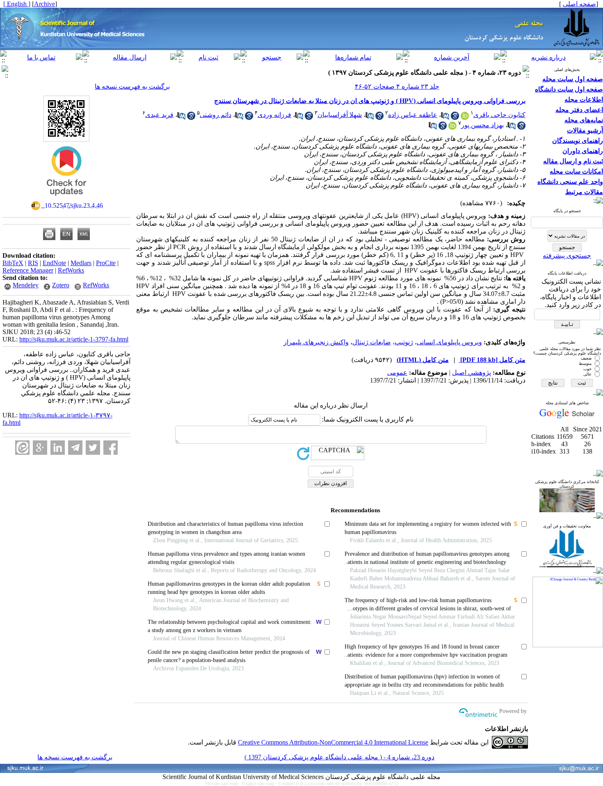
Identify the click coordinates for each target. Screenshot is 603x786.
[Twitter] (93, 447)
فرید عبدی (159, 114)
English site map (259, 783)
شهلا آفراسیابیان (339, 114)
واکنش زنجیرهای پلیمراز (316, 342)
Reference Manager (27, 270)
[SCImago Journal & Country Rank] (567, 646)
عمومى (397, 372)
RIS (33, 262)
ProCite (106, 262)
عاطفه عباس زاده (412, 114)
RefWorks (71, 270)
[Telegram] (75, 447)
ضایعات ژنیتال (371, 342)
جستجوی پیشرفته (567, 255)
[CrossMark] (66, 198)
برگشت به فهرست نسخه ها (132, 86)
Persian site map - (223, 783)
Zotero (60, 285)
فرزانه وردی (274, 114)
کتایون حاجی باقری (499, 114)
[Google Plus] (40, 447)
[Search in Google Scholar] (455, 117)
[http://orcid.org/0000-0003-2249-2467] (465, 117)
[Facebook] (110, 447)
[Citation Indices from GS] (567, 416)
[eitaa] (22, 447)
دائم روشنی (215, 114)
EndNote (54, 262)
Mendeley (26, 285)
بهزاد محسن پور (482, 124)
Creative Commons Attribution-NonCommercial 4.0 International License (333, 742)
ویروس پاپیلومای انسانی (449, 342)
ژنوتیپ (404, 342)
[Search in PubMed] (445, 117)
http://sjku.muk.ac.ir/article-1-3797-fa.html (73, 339)
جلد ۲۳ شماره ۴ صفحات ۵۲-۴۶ (397, 86)
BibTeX (12, 262)
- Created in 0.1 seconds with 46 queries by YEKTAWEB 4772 (337, 783)
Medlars (81, 262)
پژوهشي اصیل (471, 372)
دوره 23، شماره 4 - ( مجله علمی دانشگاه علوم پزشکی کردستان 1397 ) (339, 757)
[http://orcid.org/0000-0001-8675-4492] (452, 127)
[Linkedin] (57, 447)
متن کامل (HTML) (423, 359)
